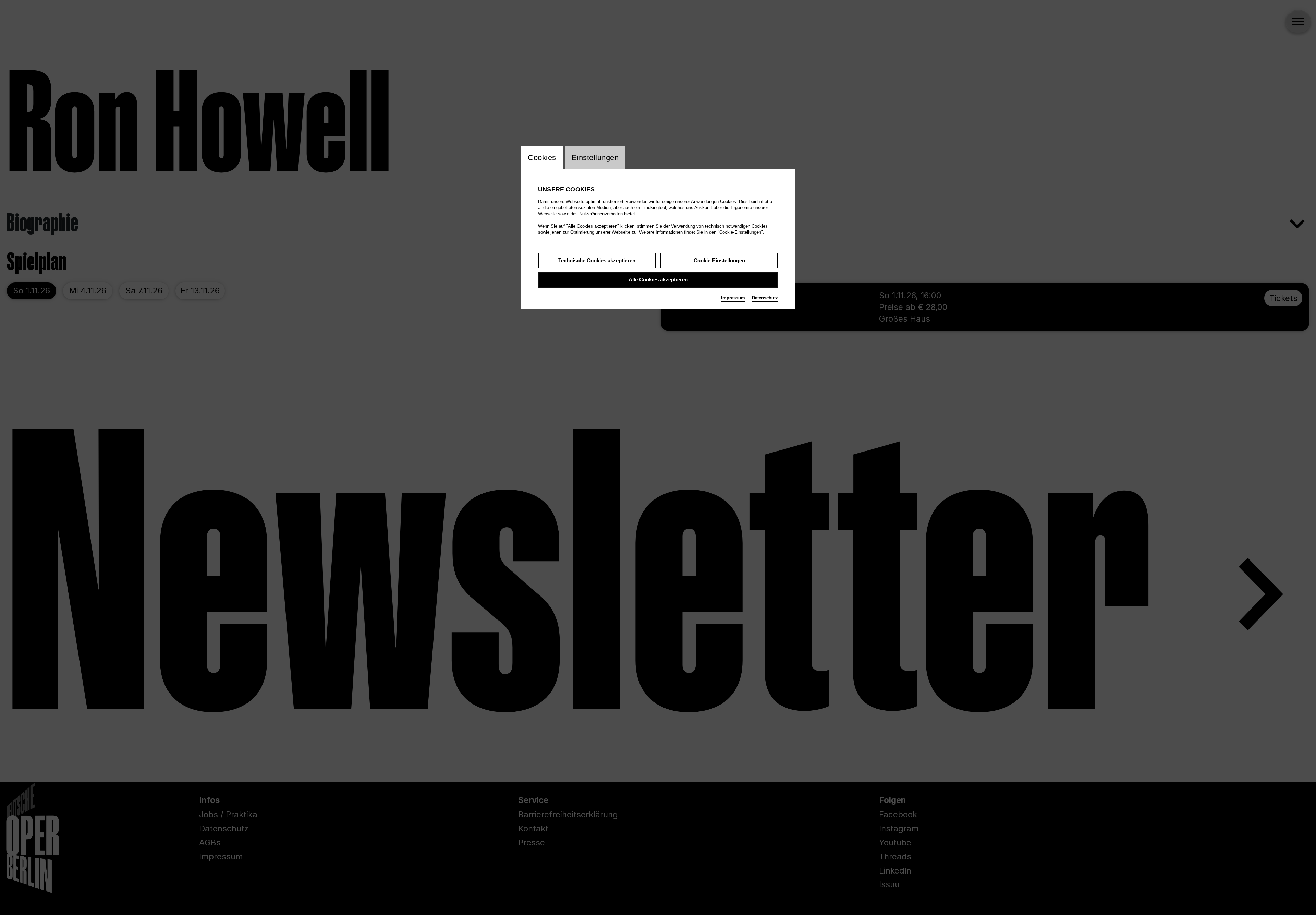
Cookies (542, 157)
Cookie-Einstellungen (719, 260)
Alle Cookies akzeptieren (658, 279)
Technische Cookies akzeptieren (596, 260)
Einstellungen (595, 157)
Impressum (733, 297)
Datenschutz (765, 297)
